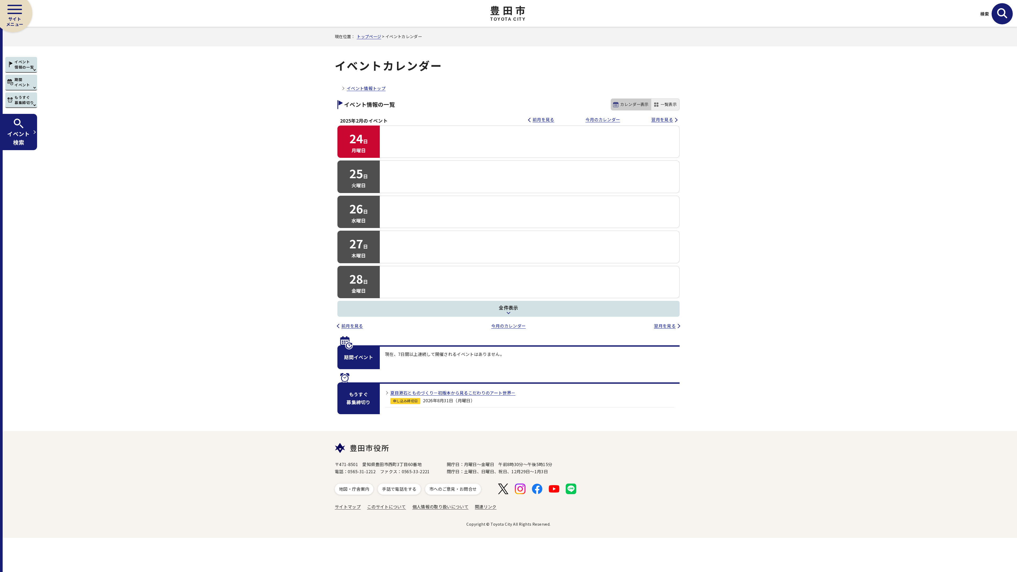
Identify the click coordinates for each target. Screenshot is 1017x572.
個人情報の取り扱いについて (440, 506)
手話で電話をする (399, 489)
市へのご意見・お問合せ (453, 489)
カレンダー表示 (634, 104)
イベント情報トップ (366, 88)
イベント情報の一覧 (24, 64)
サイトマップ (348, 506)
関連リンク (486, 506)
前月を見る (543, 119)
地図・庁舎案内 (354, 489)
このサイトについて (386, 506)
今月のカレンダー (603, 119)
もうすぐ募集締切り (24, 100)
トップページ (369, 36)
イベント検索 (18, 138)
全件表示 (508, 307)
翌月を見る (662, 119)
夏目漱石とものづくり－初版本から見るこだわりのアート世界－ (452, 393)
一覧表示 (669, 104)
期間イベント (22, 82)
